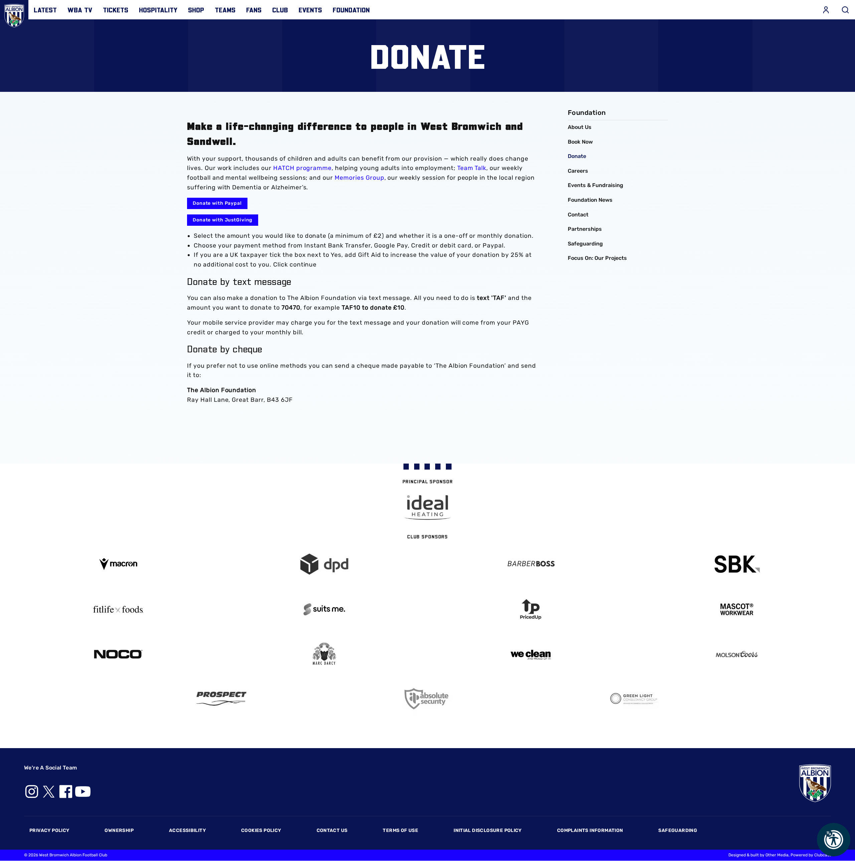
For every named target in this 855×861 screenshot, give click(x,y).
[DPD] (324, 564)
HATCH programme (302, 168)
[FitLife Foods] (118, 609)
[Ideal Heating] (427, 507)
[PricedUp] (531, 609)
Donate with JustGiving (222, 220)
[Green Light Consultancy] (634, 699)
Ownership (119, 830)
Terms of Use (400, 830)
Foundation (351, 10)
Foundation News (590, 200)
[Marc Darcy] (324, 654)
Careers (578, 171)
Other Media (777, 855)
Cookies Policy (261, 830)
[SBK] (737, 564)
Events (310, 10)
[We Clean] (531, 654)
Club (280, 10)
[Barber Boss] (531, 564)
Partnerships (585, 229)
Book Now (580, 142)
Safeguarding (585, 243)
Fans (254, 10)
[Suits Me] (324, 609)
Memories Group (359, 177)
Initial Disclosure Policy (488, 830)
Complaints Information (590, 830)
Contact (578, 214)
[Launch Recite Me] (833, 839)
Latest (45, 10)
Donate (577, 156)
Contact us (332, 830)
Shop (196, 10)
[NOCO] (118, 654)
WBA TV (79, 10)
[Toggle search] (845, 9)
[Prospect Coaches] (221, 699)
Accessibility (187, 830)
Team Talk (472, 168)
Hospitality (158, 10)
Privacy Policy (49, 830)
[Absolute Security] (427, 699)
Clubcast (822, 855)
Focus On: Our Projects (597, 258)
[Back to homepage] (14, 14)
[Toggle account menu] (826, 9)
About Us (579, 127)
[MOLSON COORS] (737, 654)
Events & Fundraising (595, 185)
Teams (225, 10)
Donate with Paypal (217, 203)
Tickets (115, 10)
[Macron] (118, 563)
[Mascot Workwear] (737, 609)
